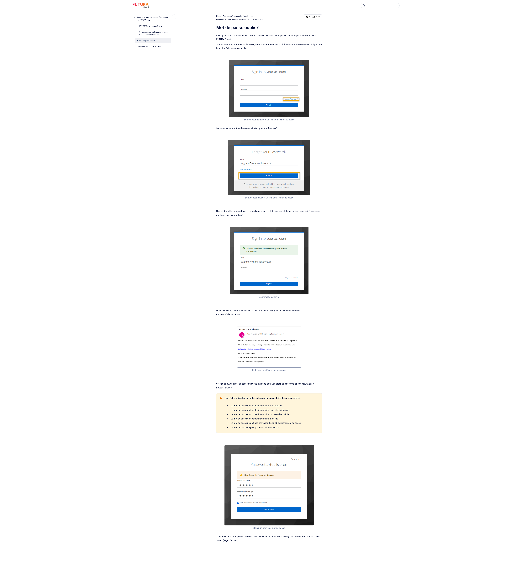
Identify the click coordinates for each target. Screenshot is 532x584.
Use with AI (312, 17)
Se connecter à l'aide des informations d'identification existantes (154, 33)
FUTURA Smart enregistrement (151, 26)
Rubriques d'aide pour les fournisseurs (238, 16)
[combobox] (380, 5)
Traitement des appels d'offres (149, 46)
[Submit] (364, 5)
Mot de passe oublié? (147, 40)
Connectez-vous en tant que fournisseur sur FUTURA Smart (152, 18)
